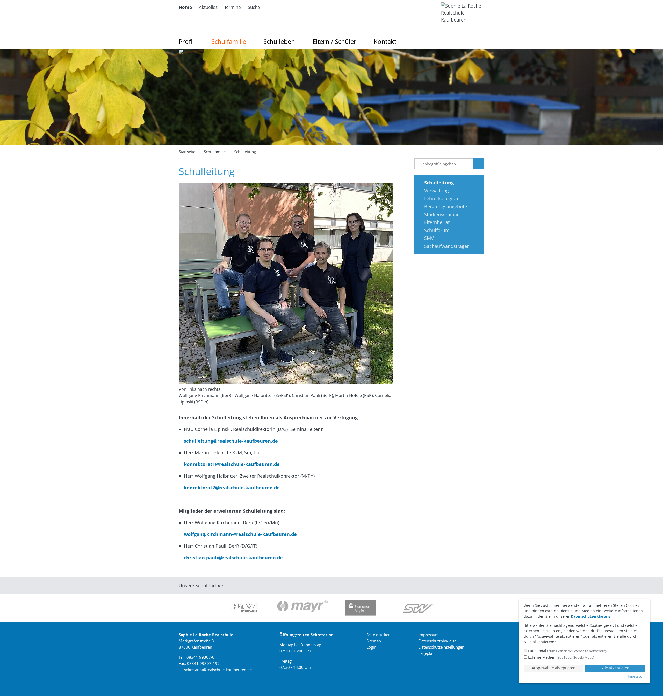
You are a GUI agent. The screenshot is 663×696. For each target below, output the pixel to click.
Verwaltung (436, 190)
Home (185, 7)
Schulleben (279, 41)
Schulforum (437, 230)
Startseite (187, 151)
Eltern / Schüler (334, 41)
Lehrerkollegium (442, 198)
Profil (186, 41)
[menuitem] (186, 7)
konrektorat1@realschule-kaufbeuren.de (229, 464)
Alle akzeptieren (615, 667)
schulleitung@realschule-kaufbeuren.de (228, 441)
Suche (254, 7)
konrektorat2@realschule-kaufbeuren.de (229, 487)
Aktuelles (208, 7)
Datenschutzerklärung (590, 616)
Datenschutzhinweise (437, 640)
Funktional (567, 650)
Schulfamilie (228, 41)
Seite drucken (378, 634)
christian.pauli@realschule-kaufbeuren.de (231, 557)
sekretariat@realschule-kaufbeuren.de (218, 669)
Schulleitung (245, 151)
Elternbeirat (437, 222)
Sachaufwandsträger (446, 246)
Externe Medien (560, 657)
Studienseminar (441, 214)
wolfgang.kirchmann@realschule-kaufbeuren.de (238, 534)
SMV (429, 238)
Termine (232, 7)
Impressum (429, 634)
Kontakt (385, 41)
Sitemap (373, 640)
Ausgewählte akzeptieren (553, 667)
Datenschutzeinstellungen (441, 647)
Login (371, 647)
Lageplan (427, 653)
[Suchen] (478, 163)
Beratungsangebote (445, 206)
